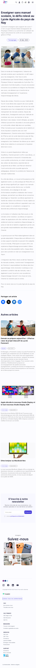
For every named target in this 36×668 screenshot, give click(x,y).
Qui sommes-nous (8, 605)
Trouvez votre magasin (9, 626)
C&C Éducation (7, 617)
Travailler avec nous (8, 607)
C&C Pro (5, 620)
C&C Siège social (7, 615)
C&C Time (5, 636)
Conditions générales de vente (10, 628)
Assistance (6, 650)
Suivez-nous (18, 539)
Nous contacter (7, 652)
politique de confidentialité (17, 516)
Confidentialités (6, 664)
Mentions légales (15, 664)
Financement (6, 644)
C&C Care (5, 634)
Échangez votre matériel (9, 642)
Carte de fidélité (7, 640)
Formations (6, 638)
